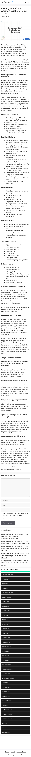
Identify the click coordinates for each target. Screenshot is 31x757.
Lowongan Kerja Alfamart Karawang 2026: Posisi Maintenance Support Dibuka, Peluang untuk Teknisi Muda (15, 536)
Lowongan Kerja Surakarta (12, 469)
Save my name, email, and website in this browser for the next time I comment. (15, 516)
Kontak (13, 752)
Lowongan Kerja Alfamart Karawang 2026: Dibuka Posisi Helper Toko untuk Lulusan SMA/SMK (15, 549)
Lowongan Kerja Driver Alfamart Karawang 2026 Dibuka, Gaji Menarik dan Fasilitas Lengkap (15, 563)
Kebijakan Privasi (21, 752)
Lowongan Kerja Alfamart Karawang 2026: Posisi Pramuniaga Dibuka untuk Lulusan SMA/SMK (15, 556)
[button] (25, 2)
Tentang (7, 752)
